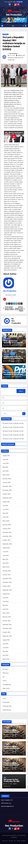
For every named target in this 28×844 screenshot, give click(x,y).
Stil (3, 677)
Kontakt (18, 840)
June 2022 (6, 647)
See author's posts (10, 295)
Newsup (23, 835)
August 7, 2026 (9, 767)
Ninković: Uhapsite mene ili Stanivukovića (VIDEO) (19, 309)
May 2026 (5, 467)
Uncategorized (7, 684)
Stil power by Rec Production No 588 (13, 438)
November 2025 (7, 490)
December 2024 (7, 532)
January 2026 (6, 482)
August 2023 (6, 594)
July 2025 (5, 505)
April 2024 (5, 563)
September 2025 (7, 498)
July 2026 (5, 459)
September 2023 (7, 590)
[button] (23, 26)
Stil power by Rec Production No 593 (13, 423)
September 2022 (7, 636)
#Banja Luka (21, 55)
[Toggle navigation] (13, 26)
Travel (4, 680)
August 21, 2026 (9, 734)
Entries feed (6, 702)
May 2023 (5, 605)
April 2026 (5, 471)
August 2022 (6, 640)
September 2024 (7, 544)
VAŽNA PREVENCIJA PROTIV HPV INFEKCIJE (13, 357)
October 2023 (6, 586)
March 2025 (6, 521)
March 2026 (6, 475)
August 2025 (6, 501)
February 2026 (7, 478)
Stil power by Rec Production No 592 (13, 427)
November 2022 (7, 628)
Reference (5, 673)
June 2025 (6, 509)
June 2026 (6, 463)
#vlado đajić (11, 60)
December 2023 (7, 578)
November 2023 (7, 582)
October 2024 (6, 540)
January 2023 (6, 620)
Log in (4, 698)
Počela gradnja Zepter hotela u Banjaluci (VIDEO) (9, 308)
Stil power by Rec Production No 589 (13, 435)
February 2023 (7, 617)
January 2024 (6, 574)
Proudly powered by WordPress (9, 835)
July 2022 (5, 643)
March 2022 (6, 659)
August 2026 (6, 455)
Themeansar (14, 837)
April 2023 (5, 609)
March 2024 (6, 567)
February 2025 (7, 524)
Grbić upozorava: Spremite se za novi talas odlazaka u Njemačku (13, 342)
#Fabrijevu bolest (12, 57)
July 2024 (5, 551)
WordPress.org (7, 710)
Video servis (5, 840)
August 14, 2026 (9, 751)
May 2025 (5, 513)
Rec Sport (5, 669)
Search (4, 386)
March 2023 (6, 613)
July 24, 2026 (9, 783)
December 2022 (7, 624)
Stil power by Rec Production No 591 (13, 431)
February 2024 (7, 571)
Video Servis (5, 34)
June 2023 (6, 601)
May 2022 (5, 651)
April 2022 (5, 655)
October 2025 (6, 494)
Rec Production (14, 14)
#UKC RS (20, 57)
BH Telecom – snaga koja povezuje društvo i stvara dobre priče (13, 374)
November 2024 (7, 536)
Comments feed (7, 706)
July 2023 (5, 597)
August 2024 (6, 547)
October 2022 (6, 632)
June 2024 (6, 555)
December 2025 (7, 486)
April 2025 (5, 517)
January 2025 (6, 528)
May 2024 (5, 559)
